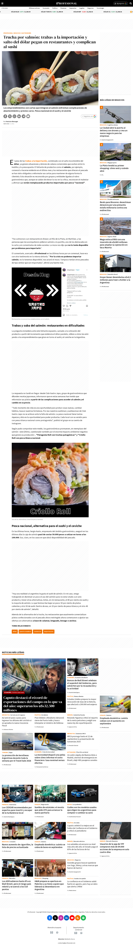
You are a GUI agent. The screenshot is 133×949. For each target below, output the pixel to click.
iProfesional (8, 33)
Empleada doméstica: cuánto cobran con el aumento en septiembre (114, 721)
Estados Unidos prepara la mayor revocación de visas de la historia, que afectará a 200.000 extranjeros (82, 702)
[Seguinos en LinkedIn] (66, 918)
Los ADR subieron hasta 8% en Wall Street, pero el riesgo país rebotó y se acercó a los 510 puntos (16, 885)
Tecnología (100, 8)
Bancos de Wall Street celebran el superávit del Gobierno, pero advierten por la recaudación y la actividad (82, 684)
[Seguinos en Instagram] (60, 918)
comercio (37, 631)
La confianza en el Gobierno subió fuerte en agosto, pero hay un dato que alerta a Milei (82, 884)
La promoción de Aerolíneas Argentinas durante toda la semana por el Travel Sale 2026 (16, 758)
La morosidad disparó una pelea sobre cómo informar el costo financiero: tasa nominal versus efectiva (50, 759)
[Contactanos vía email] (51, 932)
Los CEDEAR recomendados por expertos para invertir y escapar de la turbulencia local (17, 810)
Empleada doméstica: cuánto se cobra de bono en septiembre (50, 846)
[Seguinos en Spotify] (83, 918)
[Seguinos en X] (55, 918)
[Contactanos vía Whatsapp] (57, 932)
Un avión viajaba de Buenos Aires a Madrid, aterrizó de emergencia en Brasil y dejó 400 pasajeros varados (82, 758)
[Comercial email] (76, 933)
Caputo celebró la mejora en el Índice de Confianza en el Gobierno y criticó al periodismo (82, 828)
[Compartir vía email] (28, 116)
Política (54, 8)
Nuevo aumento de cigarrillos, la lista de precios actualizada (17, 846)
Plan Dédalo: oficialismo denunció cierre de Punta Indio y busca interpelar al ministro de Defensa (49, 720)
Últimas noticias (34, 8)
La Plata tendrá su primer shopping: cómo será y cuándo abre (114, 168)
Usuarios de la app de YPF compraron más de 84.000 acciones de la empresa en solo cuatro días (114, 848)
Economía (46, 8)
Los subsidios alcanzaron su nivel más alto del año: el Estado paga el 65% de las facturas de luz (82, 847)
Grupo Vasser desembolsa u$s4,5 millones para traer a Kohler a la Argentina (115, 280)
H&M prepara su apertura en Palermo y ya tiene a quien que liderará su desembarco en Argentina (49, 885)
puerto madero (25, 631)
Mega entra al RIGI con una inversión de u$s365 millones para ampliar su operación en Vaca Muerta (113, 243)
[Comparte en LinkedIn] (19, 116)
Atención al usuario (54, 928)
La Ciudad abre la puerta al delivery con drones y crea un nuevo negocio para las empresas (113, 131)
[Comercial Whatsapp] (81, 933)
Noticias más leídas (13, 652)
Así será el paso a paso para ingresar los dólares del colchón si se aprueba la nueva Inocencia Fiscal (16, 722)
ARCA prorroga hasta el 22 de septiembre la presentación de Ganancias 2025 (80, 739)
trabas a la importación (36, 161)
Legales (81, 8)
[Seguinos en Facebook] (49, 918)
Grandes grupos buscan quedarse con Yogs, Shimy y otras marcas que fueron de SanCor (82, 865)
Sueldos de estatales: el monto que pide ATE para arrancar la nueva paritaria (49, 810)
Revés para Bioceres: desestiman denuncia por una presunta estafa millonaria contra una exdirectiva (115, 206)
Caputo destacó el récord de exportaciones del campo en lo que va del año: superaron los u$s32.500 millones (32, 703)
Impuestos (72, 8)
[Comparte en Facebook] (5, 116)
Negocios (90, 8)
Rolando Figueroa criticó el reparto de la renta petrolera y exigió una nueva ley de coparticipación (82, 720)
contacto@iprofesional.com (66, 943)
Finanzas (63, 8)
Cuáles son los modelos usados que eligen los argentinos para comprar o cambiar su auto (82, 810)
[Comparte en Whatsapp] (14, 116)
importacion (48, 631)
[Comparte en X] (10, 116)
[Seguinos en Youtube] (72, 918)
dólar (15, 631)
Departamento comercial (78, 929)
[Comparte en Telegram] (23, 116)
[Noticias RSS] (77, 918)
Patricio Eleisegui (12, 122)
